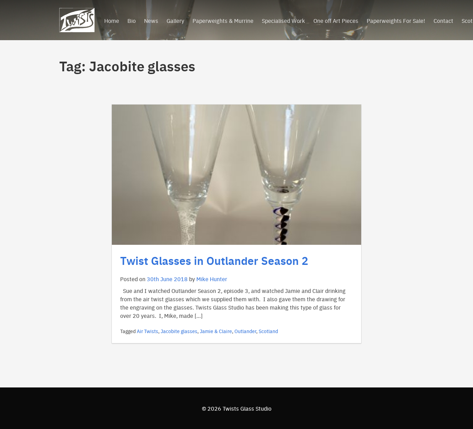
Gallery (175, 20)
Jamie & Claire (216, 331)
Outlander (245, 331)
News (151, 20)
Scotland (268, 331)
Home (111, 20)
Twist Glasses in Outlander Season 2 (214, 260)
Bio (131, 20)
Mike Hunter (211, 279)
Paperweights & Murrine (223, 20)
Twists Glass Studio (247, 408)
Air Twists (147, 331)
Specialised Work (283, 20)
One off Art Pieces (335, 20)
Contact (443, 20)
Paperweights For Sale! (396, 20)
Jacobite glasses (179, 331)
